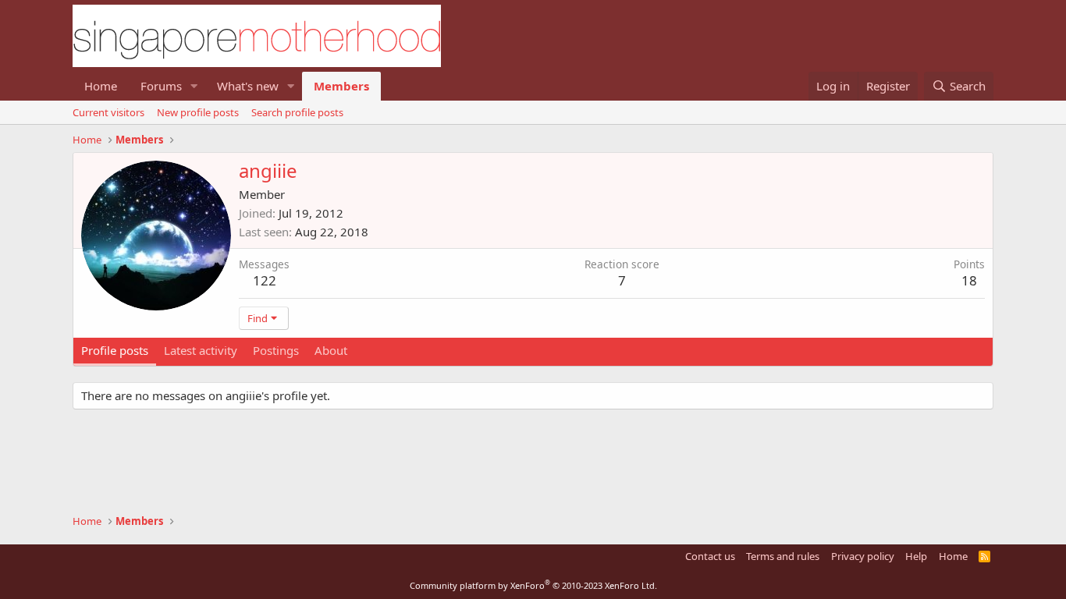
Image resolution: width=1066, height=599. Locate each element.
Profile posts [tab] (114, 350)
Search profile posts (297, 112)
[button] (194, 86)
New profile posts (198, 112)
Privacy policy (862, 556)
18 (969, 280)
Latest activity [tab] (200, 350)
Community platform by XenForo (533, 585)
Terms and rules (782, 556)
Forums (161, 86)
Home (100, 86)
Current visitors (108, 112)
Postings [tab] (276, 350)
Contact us (710, 556)
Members (341, 86)
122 (264, 280)
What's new (248, 86)
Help (916, 556)
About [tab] (330, 350)
